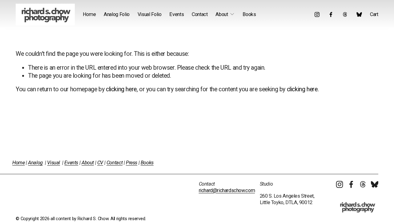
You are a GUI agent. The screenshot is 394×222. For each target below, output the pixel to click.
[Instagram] (317, 14)
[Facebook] (331, 14)
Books (249, 14)
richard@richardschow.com (227, 190)
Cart (374, 14)
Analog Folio (117, 14)
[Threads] (345, 14)
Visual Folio (150, 14)
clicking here (121, 89)
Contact (200, 14)
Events (176, 14)
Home (89, 14)
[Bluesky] (359, 14)
